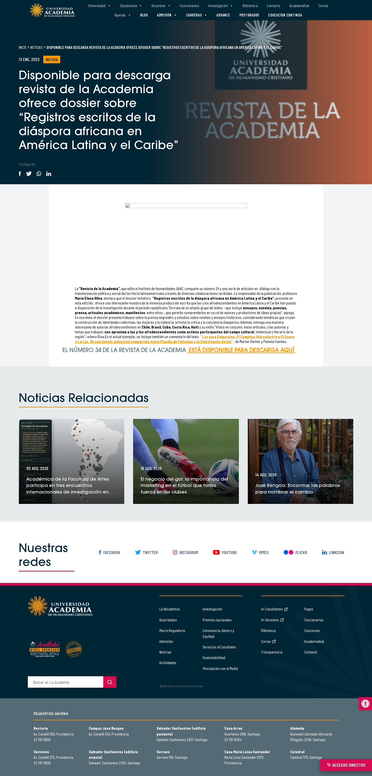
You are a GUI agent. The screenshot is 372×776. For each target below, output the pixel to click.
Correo (323, 5)
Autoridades (168, 619)
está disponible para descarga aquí (241, 351)
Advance (223, 15)
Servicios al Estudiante (219, 646)
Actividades (167, 662)
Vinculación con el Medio (220, 668)
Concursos (312, 630)
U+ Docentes (270, 619)
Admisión (164, 15)
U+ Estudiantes (272, 608)
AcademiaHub (299, 5)
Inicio (22, 47)
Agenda (120, 15)
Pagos (308, 608)
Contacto (273, 5)
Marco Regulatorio (172, 630)
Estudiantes (128, 5)
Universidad (97, 5)
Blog (144, 15)
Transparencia (271, 651)
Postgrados (249, 15)
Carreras (194, 15)
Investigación (218, 5)
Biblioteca (250, 5)
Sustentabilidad (214, 657)
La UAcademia (169, 608)
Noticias (36, 47)
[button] (365, 703)
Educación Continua (285, 15)
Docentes (159, 5)
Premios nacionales (217, 619)
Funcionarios (189, 5)
